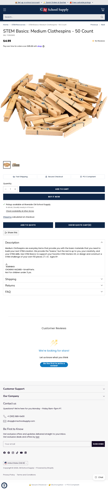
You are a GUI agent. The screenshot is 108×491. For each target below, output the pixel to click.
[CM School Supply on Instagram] (12, 453)
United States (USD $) (16, 463)
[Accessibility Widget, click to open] (4, 485)
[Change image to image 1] (7, 165)
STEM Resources (18, 24)
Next (103, 24)
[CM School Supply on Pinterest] (8, 453)
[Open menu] (4, 9)
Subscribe (98, 444)
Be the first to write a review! (54, 364)
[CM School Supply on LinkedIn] (25, 453)
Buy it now (54, 197)
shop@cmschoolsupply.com (21, 421)
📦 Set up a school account (27, 2)
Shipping (7, 217)
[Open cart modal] (102, 9)
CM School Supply (26, 468)
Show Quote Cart (79, 225)
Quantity (7, 183)
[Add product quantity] (15, 189)
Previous (94, 24)
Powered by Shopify (44, 468)
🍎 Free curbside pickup (80, 2)
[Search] (102, 17)
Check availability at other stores (20, 211)
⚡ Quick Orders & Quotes (54, 2)
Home (5, 24)
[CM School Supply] (54, 10)
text (37, 437)
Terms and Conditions (26, 474)
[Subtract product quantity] (5, 189)
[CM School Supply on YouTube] (21, 453)
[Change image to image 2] (15, 165)
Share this (12, 232)
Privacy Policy (9, 474)
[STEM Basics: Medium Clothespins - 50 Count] (54, 105)
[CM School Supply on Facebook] (4, 453)
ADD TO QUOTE (28, 225)
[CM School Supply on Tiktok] (17, 453)
